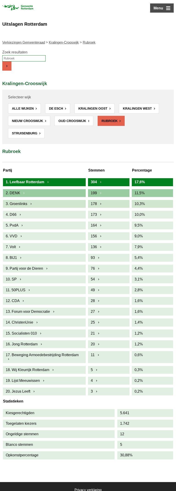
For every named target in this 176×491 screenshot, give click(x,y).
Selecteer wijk (19, 97)
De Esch (56, 108)
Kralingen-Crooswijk (64, 42)
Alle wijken (23, 108)
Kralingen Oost (93, 108)
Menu (158, 8)
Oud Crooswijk (72, 121)
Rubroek (110, 121)
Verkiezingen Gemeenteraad (23, 42)
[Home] (17, 8)
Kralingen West (138, 108)
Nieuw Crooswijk (28, 121)
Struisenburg (25, 133)
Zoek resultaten (15, 52)
